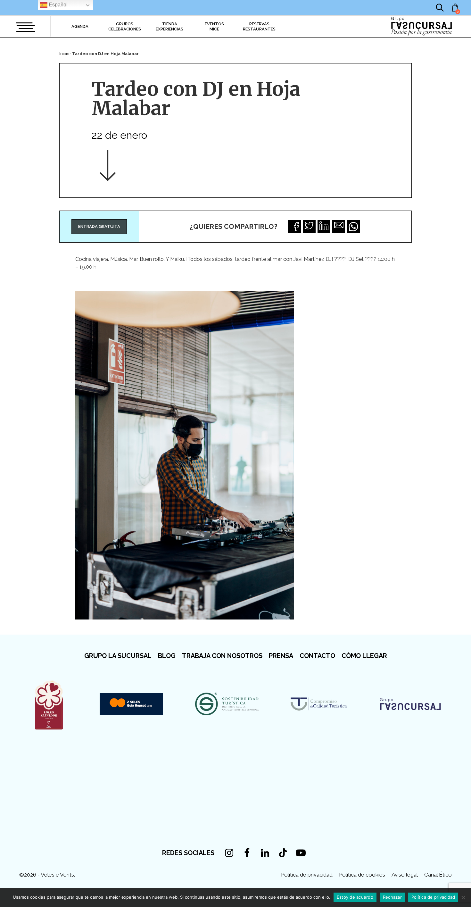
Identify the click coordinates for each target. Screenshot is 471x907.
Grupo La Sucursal (118, 656)
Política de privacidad (307, 874)
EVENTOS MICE (214, 26)
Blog (167, 656)
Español (57, 4)
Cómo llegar (364, 656)
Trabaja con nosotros (222, 656)
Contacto (317, 656)
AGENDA (79, 26)
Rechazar (392, 897)
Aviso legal (405, 874)
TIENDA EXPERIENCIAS (169, 26)
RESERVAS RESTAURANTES (259, 26)
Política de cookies (362, 874)
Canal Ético (438, 874)
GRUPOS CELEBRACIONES (125, 26)
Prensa (281, 656)
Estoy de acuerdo (355, 897)
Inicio (64, 53)
